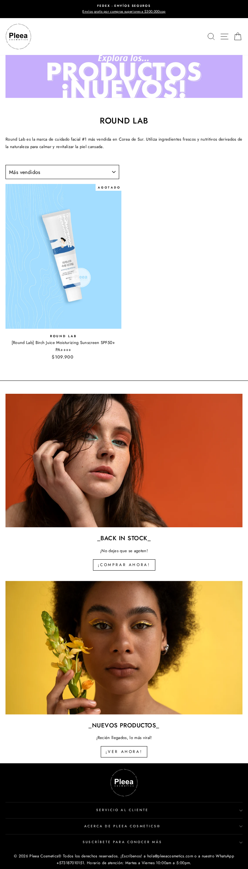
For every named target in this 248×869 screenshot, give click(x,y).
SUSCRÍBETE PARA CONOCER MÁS (122, 842)
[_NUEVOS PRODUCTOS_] (124, 647)
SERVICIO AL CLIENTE (122, 810)
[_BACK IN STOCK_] (124, 460)
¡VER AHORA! (124, 752)
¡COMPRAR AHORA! (124, 565)
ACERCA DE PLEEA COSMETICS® (122, 826)
